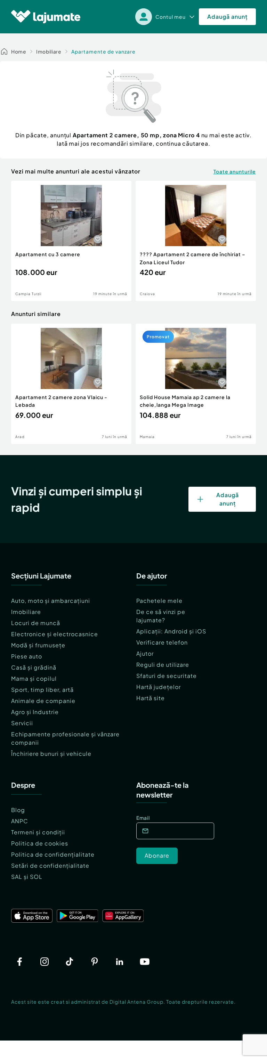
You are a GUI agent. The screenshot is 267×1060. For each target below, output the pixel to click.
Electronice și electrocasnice (54, 634)
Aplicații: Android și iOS (171, 631)
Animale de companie (43, 700)
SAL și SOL (26, 876)
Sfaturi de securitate (166, 675)
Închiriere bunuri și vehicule (51, 753)
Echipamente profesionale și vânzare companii (65, 738)
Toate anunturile (234, 171)
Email (143, 818)
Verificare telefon (162, 642)
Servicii (22, 723)
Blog (18, 810)
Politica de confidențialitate (53, 854)
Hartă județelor (158, 686)
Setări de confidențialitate (50, 865)
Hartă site (150, 698)
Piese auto (26, 656)
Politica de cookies (39, 843)
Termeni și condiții (38, 832)
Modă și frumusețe (38, 645)
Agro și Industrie (35, 711)
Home (18, 51)
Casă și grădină (33, 667)
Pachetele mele (159, 600)
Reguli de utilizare (162, 664)
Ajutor (145, 653)
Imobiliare (49, 51)
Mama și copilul (34, 678)
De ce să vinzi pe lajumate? (160, 616)
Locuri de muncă (35, 622)
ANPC (19, 821)
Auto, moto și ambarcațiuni (50, 600)
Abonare (157, 855)
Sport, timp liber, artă (42, 689)
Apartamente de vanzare (103, 51)
